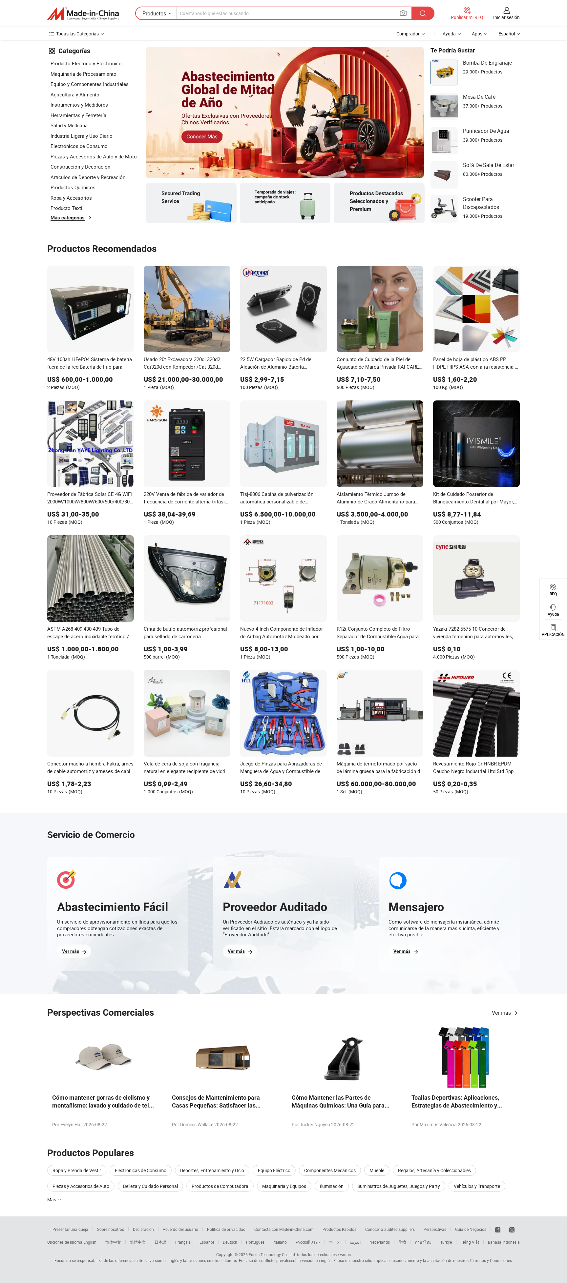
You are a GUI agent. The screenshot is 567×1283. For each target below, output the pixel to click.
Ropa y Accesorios (71, 197)
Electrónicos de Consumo (79, 146)
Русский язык (308, 1242)
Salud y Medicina (69, 125)
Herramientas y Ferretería (78, 115)
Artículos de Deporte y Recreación (88, 177)
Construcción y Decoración (80, 166)
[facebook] (497, 1229)
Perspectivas (435, 1229)
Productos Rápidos (339, 1229)
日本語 (160, 1242)
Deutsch (230, 1242)
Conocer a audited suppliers (390, 1229)
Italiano (280, 1242)
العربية (355, 1242)
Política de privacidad (226, 1229)
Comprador (408, 34)
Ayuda (449, 34)
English (89, 1242)
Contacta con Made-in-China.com (284, 1229)
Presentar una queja (70, 1229)
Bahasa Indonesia (504, 1242)
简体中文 (113, 1242)
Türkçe (446, 1242)
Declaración (143, 1229)
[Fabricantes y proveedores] (83, 13)
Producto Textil (67, 208)
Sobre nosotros (110, 1229)
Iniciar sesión (506, 17)
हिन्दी (402, 1242)
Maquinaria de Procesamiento (83, 74)
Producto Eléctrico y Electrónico (86, 63)
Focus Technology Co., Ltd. (272, 1254)
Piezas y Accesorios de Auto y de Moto (94, 156)
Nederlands (379, 1242)
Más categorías (68, 218)
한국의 (335, 1242)
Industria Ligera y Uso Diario (82, 135)
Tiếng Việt (470, 1242)
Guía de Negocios (470, 1229)
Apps (477, 34)
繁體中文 (138, 1242)
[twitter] (511, 1229)
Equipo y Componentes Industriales (90, 84)
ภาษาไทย (423, 1242)
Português (255, 1242)
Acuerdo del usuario (180, 1229)
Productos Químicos (73, 187)
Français (183, 1242)
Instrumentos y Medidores (79, 104)
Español (207, 1242)
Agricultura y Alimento (75, 94)
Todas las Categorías (77, 34)
